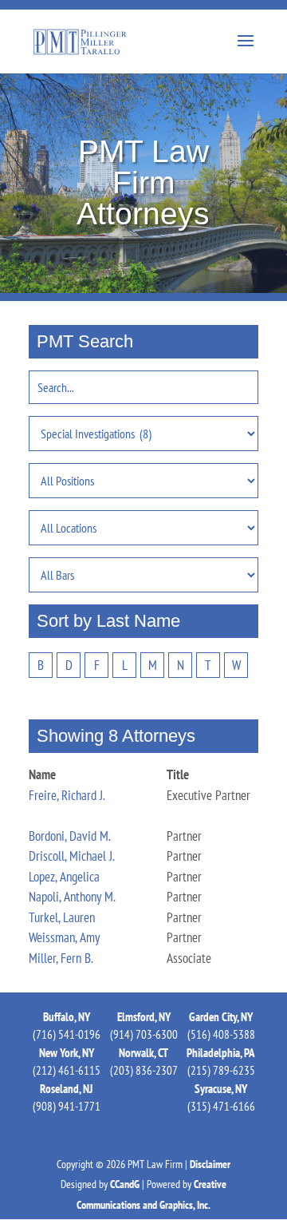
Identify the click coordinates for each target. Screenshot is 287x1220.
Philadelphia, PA (221, 1052)
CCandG (125, 1184)
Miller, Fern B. (61, 958)
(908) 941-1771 (66, 1106)
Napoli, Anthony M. (72, 896)
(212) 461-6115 (66, 1070)
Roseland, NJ (66, 1088)
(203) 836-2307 (144, 1070)
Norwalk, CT (143, 1052)
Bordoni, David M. (70, 836)
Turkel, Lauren (62, 917)
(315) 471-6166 (221, 1106)
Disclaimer (210, 1164)
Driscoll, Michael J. (72, 856)
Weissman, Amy (64, 937)
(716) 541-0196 (66, 1034)
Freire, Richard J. (67, 795)
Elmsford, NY (144, 1016)
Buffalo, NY (66, 1016)
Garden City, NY (221, 1016)
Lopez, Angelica (64, 876)
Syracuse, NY (221, 1088)
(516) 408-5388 (221, 1034)
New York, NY (66, 1052)
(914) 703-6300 (144, 1034)
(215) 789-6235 (221, 1070)
